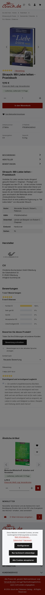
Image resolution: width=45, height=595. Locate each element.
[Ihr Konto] (34, 4)
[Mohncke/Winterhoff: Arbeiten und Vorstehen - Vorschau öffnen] (37, 452)
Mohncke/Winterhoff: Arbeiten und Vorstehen (19, 471)
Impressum (28, 540)
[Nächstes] (38, 46)
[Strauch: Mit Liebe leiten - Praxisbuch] (22, 47)
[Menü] (24, 4)
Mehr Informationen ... (22, 537)
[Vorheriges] (6, 46)
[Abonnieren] (39, 517)
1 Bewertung (19, 71)
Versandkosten (10, 582)
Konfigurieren (23, 546)
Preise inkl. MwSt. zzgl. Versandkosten (16, 86)
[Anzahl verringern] (4, 98)
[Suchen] (29, 4)
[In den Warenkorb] (38, 488)
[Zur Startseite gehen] (11, 5)
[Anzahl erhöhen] (40, 98)
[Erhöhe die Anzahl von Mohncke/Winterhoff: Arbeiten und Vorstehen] (31, 488)
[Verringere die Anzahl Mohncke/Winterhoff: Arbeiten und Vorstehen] (6, 488)
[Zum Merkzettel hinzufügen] (37, 445)
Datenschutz (17, 540)
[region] (22, 47)
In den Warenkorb (22, 105)
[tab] (21, 155)
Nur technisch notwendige (23, 553)
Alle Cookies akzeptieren (23, 560)
